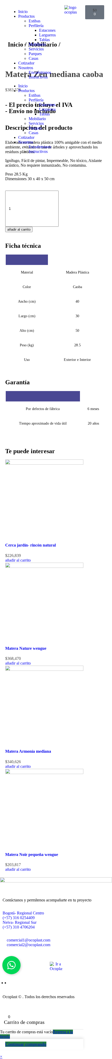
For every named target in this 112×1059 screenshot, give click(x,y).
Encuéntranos (40, 72)
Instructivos (38, 77)
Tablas (44, 39)
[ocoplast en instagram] (7, 982)
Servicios (36, 49)
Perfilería (36, 25)
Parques (35, 53)
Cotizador (26, 63)
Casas (33, 58)
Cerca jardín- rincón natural (30, 545)
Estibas (34, 21)
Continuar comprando (25, 1044)
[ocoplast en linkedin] (10, 982)
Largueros (47, 35)
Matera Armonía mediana (28, 751)
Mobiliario (37, 44)
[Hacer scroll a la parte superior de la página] (1, 1004)
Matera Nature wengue (25, 648)
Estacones (47, 30)
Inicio (23, 11)
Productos (26, 16)
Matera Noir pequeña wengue (31, 854)
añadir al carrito (18, 229)
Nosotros (25, 68)
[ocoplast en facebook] (4, 982)
